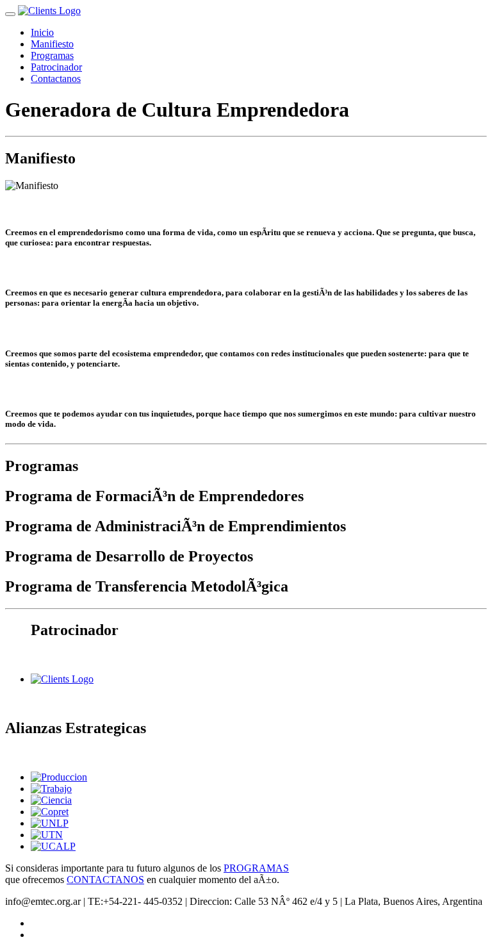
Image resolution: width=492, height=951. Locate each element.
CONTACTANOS (105, 879)
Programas (52, 55)
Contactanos (56, 78)
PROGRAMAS (256, 868)
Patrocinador (56, 67)
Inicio (42, 32)
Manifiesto (52, 43)
